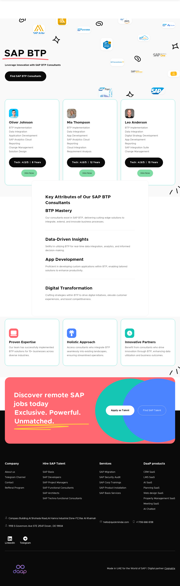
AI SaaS (147, 482)
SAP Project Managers (55, 482)
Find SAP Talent (152, 410)
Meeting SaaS (151, 504)
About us (10, 472)
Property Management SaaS (159, 498)
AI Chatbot (149, 509)
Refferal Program (14, 488)
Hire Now (29, 173)
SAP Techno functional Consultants (62, 498)
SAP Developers (52, 477)
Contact (9, 482)
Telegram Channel (15, 477)
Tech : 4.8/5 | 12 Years (86, 162)
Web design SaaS (153, 493)
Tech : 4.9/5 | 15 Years (144, 162)
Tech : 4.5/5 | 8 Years (27, 162)
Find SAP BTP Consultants (25, 76)
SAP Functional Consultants (58, 488)
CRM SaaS (149, 472)
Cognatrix (169, 568)
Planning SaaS (151, 488)
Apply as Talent (120, 410)
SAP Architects (51, 493)
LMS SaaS (149, 477)
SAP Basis (48, 472)
